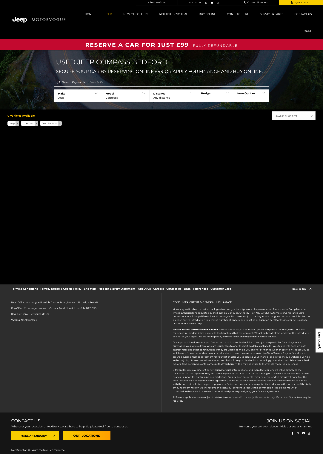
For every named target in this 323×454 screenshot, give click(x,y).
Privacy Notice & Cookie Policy (60, 288)
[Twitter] (206, 2)
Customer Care (220, 288)
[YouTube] (212, 2)
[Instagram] (218, 2)
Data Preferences (196, 288)
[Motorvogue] (48, 19)
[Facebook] (200, 2)
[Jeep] (19, 19)
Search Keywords (73, 82)
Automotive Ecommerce (48, 450)
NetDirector (19, 450)
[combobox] (294, 115)
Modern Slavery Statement (117, 288)
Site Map (90, 288)
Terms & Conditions (24, 288)
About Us (144, 288)
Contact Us (173, 288)
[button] (78, 96)
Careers (158, 288)
